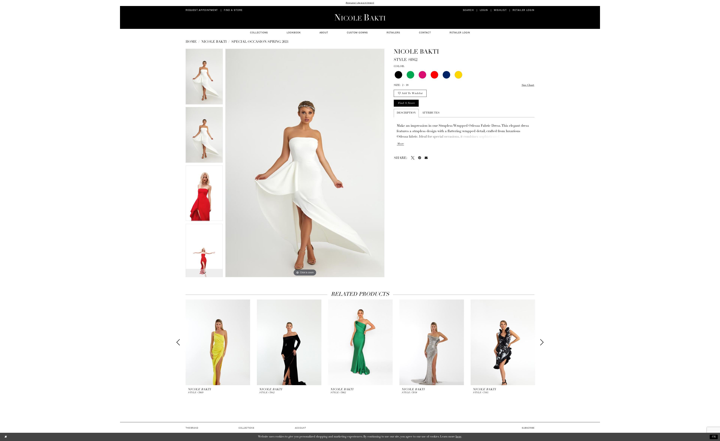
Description (406, 113)
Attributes (431, 113)
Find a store (406, 103)
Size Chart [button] (528, 85)
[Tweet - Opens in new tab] (412, 157)
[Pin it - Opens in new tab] (419, 157)
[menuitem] (202, 10)
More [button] (400, 143)
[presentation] (218, 342)
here (458, 436)
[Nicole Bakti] (360, 17)
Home (191, 42)
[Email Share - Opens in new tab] (426, 157)
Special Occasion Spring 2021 (260, 42)
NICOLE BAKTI (214, 42)
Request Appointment (360, 3)
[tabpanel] (204, 78)
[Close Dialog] (5, 437)
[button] (484, 10)
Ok (714, 436)
